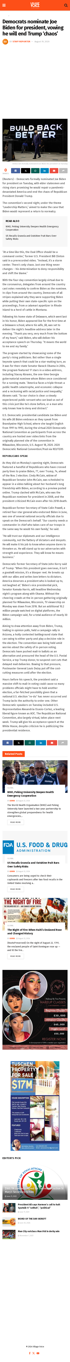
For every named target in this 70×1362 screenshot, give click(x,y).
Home (4, 16)
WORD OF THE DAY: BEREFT (32, 1218)
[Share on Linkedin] (44, 170)
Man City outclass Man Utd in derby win (38, 1231)
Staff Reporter (21, 41)
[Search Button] (66, 5)
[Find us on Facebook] (29, 1353)
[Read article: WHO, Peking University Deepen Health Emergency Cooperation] (35, 776)
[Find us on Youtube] (38, 1353)
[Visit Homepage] (35, 5)
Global (13, 16)
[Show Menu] (4, 5)
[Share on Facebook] (15, 170)
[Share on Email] (54, 170)
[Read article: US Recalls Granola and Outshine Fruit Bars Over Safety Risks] (35, 847)
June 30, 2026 (24, 1223)
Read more (17, 821)
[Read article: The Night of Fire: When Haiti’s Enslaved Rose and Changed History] (35, 914)
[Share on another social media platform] (63, 170)
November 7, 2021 (26, 1236)
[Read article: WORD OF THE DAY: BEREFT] (8, 1222)
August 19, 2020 (42, 41)
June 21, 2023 (11, 1196)
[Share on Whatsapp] (35, 170)
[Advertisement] (35, 81)
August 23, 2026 (24, 801)
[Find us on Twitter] (33, 1353)
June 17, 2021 (24, 1212)
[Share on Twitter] (25, 170)
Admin (12, 801)
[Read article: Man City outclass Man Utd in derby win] (8, 1234)
